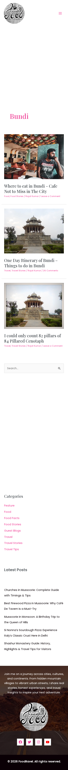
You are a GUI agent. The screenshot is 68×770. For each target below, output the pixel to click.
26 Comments (50, 270)
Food (6, 196)
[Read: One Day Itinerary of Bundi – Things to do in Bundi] (34, 231)
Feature (9, 505)
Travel (7, 270)
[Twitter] (29, 742)
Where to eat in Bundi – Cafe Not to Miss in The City (30, 188)
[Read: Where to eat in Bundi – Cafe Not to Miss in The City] (34, 156)
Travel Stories (19, 270)
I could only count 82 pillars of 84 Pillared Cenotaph (32, 338)
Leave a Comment (50, 196)
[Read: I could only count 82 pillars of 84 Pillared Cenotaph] (34, 305)
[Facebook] (20, 742)
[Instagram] (38, 742)
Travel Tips (11, 549)
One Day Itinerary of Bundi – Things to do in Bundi (31, 262)
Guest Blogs (12, 531)
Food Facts (11, 518)
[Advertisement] (34, 62)
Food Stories (16, 196)
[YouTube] (47, 742)
